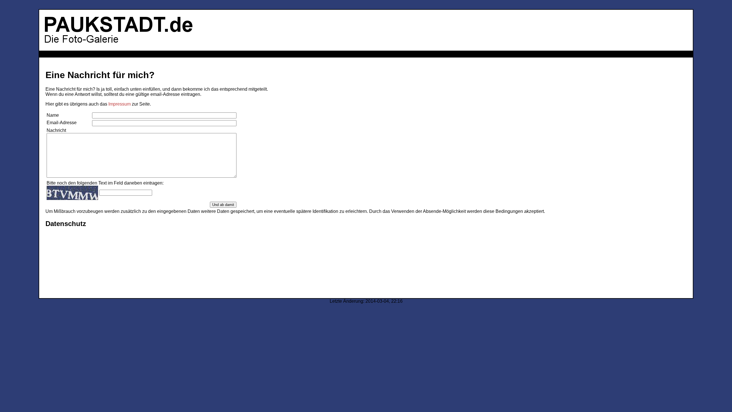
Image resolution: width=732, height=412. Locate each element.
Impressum (119, 104)
